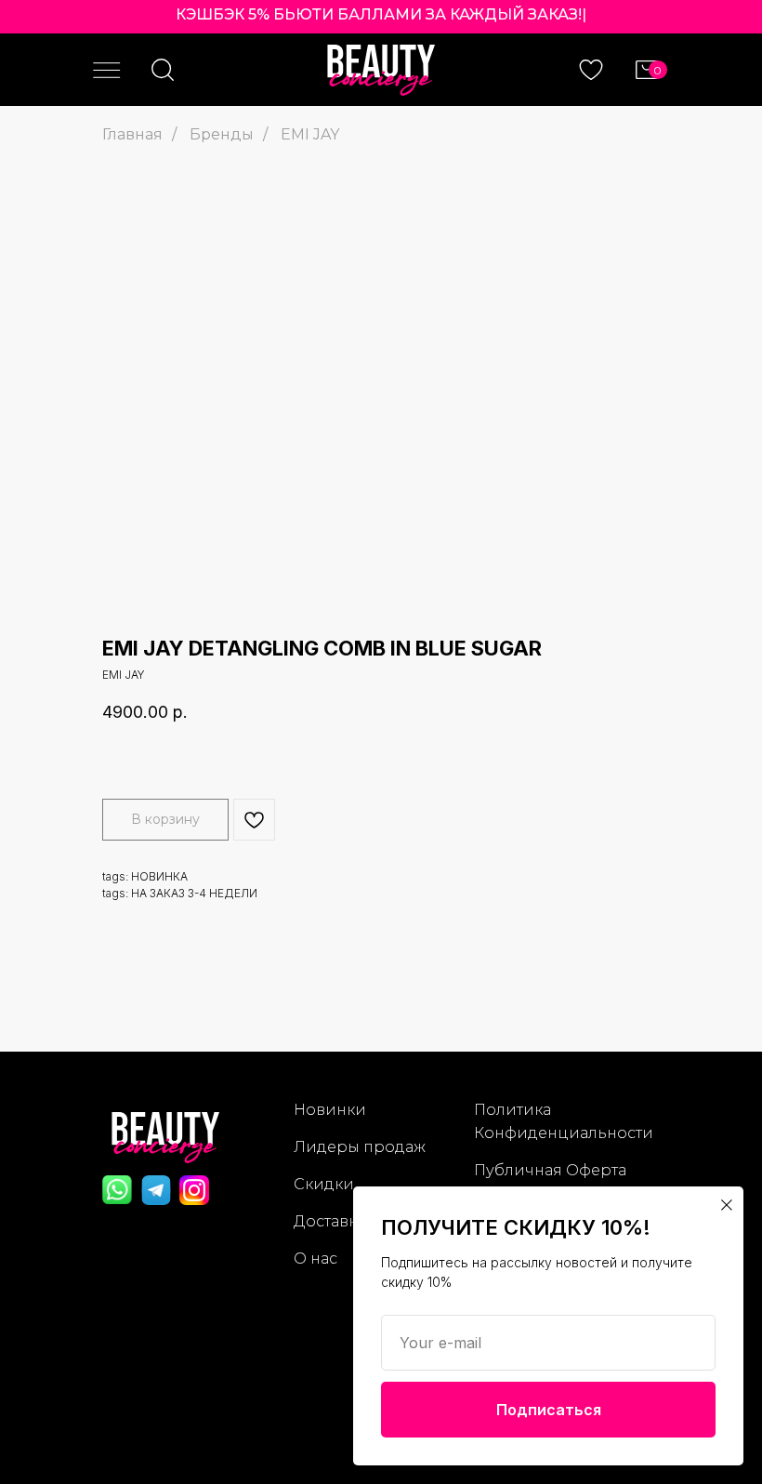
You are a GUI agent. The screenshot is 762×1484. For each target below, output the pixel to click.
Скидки (324, 1184)
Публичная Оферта (550, 1170)
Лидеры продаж (360, 1147)
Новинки (330, 1110)
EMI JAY (310, 134)
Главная (132, 134)
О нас (315, 1258)
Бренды (222, 134)
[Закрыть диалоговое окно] (727, 1205)
